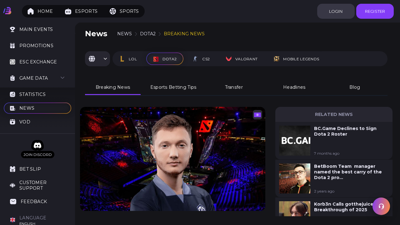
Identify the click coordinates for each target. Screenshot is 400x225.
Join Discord (37, 154)
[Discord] (37, 145)
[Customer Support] (381, 206)
